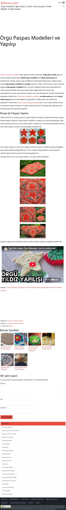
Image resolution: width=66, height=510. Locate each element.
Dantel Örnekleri (6, 454)
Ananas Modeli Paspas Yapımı (47, 348)
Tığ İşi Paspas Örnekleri (5, 368)
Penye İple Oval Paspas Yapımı (6, 348)
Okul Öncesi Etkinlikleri (8, 487)
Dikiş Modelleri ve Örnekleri (9, 480)
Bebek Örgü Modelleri (7, 450)
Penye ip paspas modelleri (10, 75)
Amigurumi (5, 464)
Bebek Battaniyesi (6, 457)
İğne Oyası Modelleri (7, 427)
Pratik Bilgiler (5, 484)
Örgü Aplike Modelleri (7, 467)
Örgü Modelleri (6, 444)
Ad (1, 399)
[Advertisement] (33, 22)
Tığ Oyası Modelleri (7, 440)
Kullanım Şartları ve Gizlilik (18, 503)
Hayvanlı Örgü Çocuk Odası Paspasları (33, 349)
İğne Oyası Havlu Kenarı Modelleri (10, 430)
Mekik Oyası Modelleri (7, 437)
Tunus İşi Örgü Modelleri (8, 474)
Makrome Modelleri (7, 494)
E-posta (3, 408)
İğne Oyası (4, 499)
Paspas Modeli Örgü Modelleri (20, 348)
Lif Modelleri (5, 447)
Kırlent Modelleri (6, 490)
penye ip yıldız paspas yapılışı (28, 102)
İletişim (31, 503)
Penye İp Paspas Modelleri (15, 321)
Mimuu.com (9, 3)
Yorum (3, 383)
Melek (11, 326)
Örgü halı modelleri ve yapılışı (28, 96)
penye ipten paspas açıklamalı (15, 323)
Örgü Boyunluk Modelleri (8, 470)
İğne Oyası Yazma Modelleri (9, 434)
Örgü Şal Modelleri (7, 460)
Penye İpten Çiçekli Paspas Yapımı (21, 368)
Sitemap (38, 503)
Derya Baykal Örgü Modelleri (9, 477)
